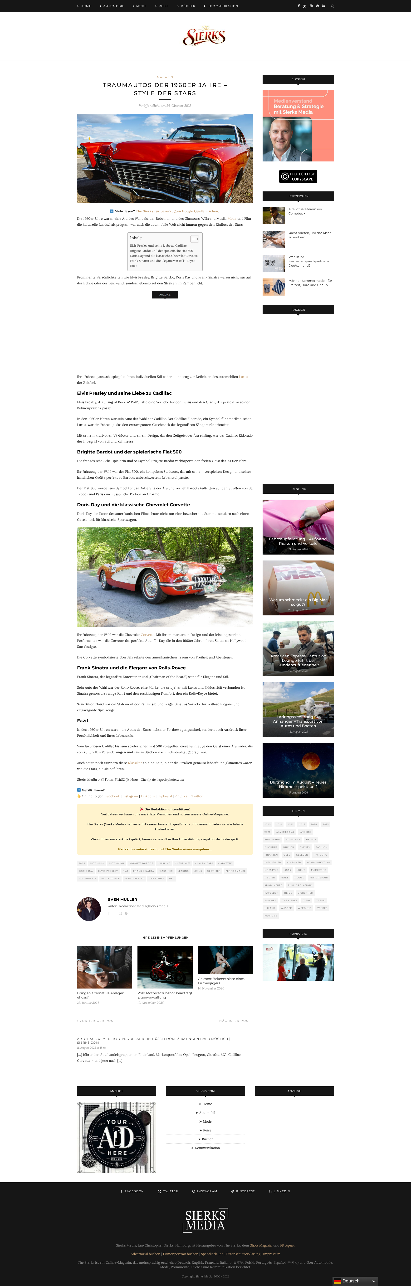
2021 (279, 824)
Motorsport (319, 877)
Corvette (147, 635)
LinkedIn (148, 796)
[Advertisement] (165, 334)
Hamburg (320, 854)
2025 (82, 863)
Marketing (319, 870)
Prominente (88, 878)
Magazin (165, 77)
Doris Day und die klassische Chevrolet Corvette (164, 256)
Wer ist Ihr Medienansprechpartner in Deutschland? (309, 261)
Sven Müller (122, 899)
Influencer (272, 862)
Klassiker (135, 763)
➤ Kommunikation (221, 6)
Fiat (125, 871)
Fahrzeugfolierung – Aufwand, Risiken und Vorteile (298, 541)
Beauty (311, 839)
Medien (269, 877)
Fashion (322, 847)
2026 (267, 832)
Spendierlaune (212, 1254)
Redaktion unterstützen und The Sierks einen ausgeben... (165, 849)
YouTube (270, 915)
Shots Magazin (261, 1245)
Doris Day (86, 871)
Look (287, 870)
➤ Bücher (186, 6)
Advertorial (285, 832)
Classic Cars (204, 863)
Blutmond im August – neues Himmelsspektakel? (298, 784)
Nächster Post (235, 1021)
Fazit (133, 266)
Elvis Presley (108, 871)
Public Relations (300, 885)
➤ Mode (139, 6)
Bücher (288, 847)
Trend (320, 900)
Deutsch (350, 1280)
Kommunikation (318, 862)
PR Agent (287, 1245)
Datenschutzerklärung (243, 1254)
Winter (322, 908)
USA (171, 878)
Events (305, 847)
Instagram (130, 796)
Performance (235, 871)
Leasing (183, 871)
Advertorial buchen (145, 1254)
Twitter (197, 796)
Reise (288, 892)
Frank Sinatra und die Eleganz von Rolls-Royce (162, 261)
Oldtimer (214, 871)
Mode (232, 218)
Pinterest (182, 796)
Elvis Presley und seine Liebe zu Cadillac (158, 245)
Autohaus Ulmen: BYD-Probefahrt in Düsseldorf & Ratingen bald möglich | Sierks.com (153, 1040)
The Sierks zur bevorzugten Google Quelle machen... (178, 211)
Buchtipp (271, 847)
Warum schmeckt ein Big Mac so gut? (298, 602)
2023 (302, 824)
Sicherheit (305, 892)
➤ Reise (162, 6)
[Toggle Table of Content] (192, 239)
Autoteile (293, 839)
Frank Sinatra (143, 871)
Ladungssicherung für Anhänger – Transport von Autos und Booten (298, 721)
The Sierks (156, 878)
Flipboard (164, 796)
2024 (314, 824)
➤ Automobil (112, 6)
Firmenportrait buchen (180, 1254)
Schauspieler (134, 878)
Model (299, 877)
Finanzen (271, 854)
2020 (267, 824)
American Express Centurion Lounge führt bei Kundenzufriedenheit (298, 660)
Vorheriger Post (96, 1021)
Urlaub (269, 908)
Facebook (112, 796)
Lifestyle (271, 870)
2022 (291, 824)
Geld (287, 854)
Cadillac (164, 863)
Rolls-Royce (110, 878)
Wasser (286, 908)
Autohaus (97, 863)
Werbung (305, 908)
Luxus (243, 377)
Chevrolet (183, 863)
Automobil (117, 863)
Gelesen (302, 854)
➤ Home (84, 6)
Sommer (270, 900)
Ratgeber (271, 892)
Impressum (271, 1254)
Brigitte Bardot (141, 863)
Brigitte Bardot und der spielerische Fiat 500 (161, 251)
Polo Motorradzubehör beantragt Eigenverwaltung (164, 995)
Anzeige (306, 832)
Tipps (307, 900)
